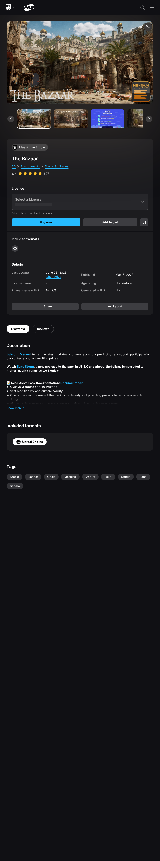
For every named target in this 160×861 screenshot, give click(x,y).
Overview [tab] (18, 329)
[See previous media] (11, 119)
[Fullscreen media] (148, 27)
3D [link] (14, 166)
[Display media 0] (34, 118)
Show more (14, 408)
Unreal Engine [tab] (32, 441)
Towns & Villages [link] (56, 166)
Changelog (53, 276)
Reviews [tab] (43, 329)
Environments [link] (30, 166)
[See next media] (149, 119)
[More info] (54, 290)
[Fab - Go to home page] (29, 7)
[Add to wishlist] (144, 222)
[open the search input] (142, 7)
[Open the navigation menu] (151, 7)
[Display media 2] (107, 118)
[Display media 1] (71, 118)
